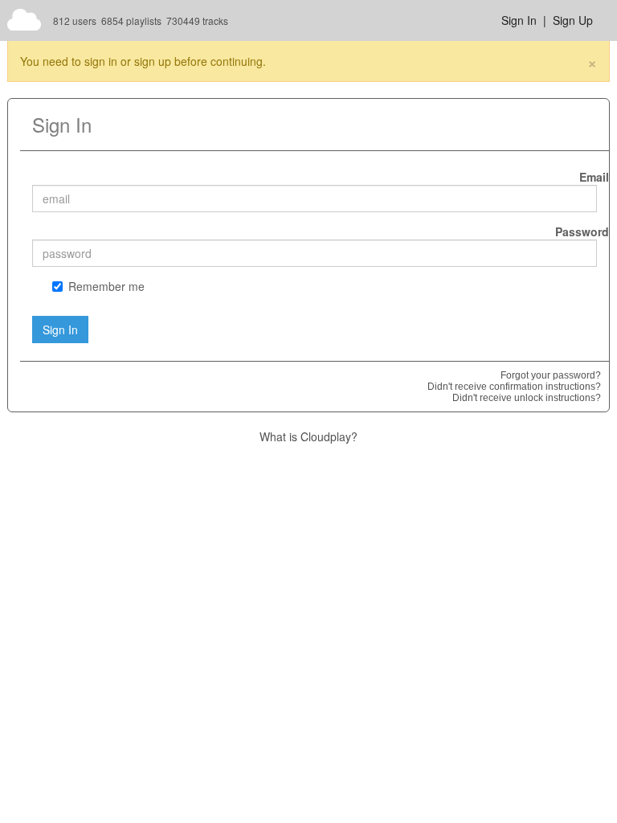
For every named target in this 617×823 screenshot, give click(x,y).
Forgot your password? (551, 375)
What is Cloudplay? (308, 436)
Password (582, 231)
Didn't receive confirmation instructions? (514, 386)
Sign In (519, 20)
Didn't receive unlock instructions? (526, 397)
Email (594, 177)
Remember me (106, 286)
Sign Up (573, 20)
